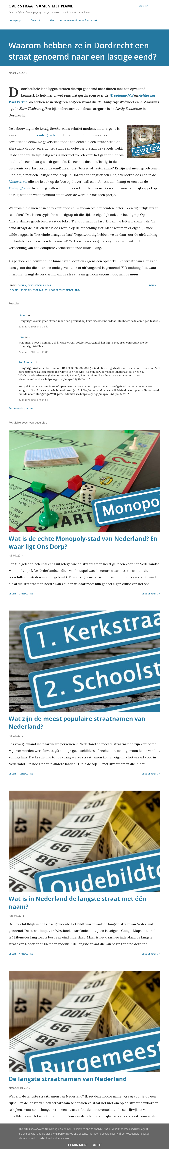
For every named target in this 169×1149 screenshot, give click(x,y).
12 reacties (26, 773)
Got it (97, 1145)
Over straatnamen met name (41, 6)
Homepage (15, 20)
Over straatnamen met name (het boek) (73, 20)
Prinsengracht (19, 188)
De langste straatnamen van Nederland (68, 1079)
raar (48, 285)
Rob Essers (25, 362)
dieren (22, 285)
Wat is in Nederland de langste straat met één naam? (77, 903)
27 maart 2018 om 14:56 (33, 399)
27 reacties (26, 593)
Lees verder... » (151, 593)
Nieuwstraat (18, 181)
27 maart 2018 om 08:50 (33, 326)
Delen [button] (152, 285)
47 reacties (26, 953)
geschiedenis (36, 285)
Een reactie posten (21, 408)
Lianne (22, 315)
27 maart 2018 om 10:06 (33, 352)
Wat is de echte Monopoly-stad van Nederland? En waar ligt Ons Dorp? (83, 542)
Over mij (35, 20)
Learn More (78, 1145)
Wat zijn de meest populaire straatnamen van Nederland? (77, 723)
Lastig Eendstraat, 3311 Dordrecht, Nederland (49, 290)
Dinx (21, 337)
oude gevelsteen (49, 135)
